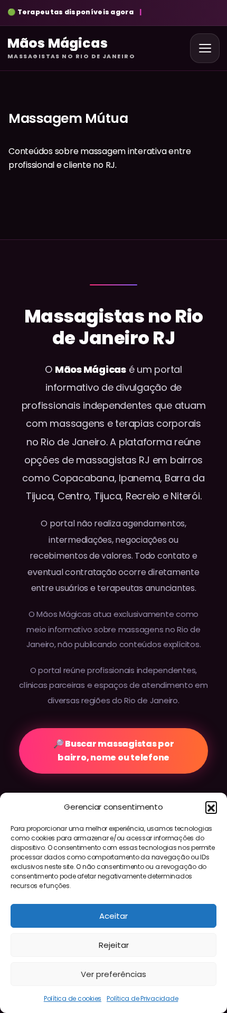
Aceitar (113, 915)
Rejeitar (114, 945)
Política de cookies (72, 998)
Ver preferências (113, 974)
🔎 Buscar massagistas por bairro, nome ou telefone (113, 751)
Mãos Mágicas (90, 369)
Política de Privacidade (142, 998)
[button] (211, 807)
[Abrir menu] (205, 48)
